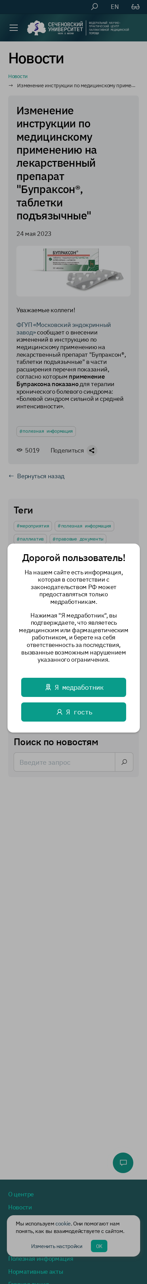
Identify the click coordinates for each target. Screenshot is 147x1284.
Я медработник (78, 686)
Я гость (79, 711)
